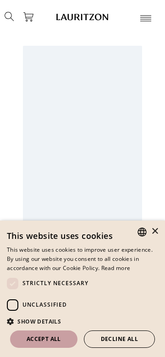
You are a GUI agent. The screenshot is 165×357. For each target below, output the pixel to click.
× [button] (154, 231)
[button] (82, 321)
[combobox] (142, 232)
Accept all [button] (44, 339)
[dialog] (82, 289)
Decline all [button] (119, 339)
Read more (116, 268)
